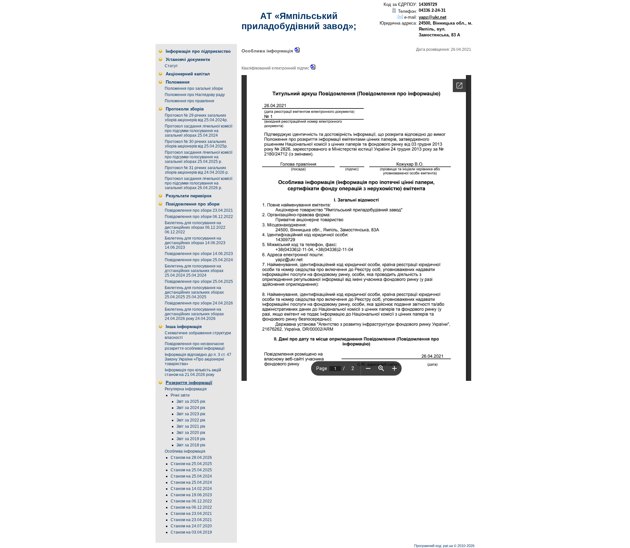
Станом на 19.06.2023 (191, 495)
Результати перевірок (189, 195)
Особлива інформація (185, 451)
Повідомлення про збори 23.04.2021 (199, 210)
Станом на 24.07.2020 (191, 526)
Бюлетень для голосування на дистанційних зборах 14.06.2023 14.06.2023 (195, 243)
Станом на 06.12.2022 (191, 501)
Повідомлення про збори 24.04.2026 (199, 303)
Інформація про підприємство (198, 51)
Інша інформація (184, 326)
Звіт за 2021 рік (191, 426)
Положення (178, 82)
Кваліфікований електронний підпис (276, 68)
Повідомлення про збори (193, 204)
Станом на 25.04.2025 (191, 463)
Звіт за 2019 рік (191, 439)
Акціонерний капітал (188, 73)
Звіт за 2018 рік (191, 445)
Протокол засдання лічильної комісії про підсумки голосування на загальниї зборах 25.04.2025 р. (198, 157)
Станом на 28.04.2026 (191, 457)
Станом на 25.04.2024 (191, 476)
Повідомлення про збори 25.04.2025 (199, 281)
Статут (171, 66)
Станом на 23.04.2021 (191, 513)
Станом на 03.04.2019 (191, 532)
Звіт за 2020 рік (191, 432)
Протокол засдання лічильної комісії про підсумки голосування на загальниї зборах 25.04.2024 (198, 131)
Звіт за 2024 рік (191, 407)
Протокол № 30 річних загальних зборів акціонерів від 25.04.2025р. (196, 143)
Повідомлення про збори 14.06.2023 (199, 253)
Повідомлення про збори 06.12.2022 (199, 216)
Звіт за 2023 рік (191, 414)
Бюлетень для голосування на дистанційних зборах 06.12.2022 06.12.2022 (195, 227)
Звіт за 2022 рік (191, 420)
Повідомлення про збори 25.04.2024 (199, 260)
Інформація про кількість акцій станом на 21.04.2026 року (193, 372)
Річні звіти (180, 395)
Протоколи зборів (185, 109)
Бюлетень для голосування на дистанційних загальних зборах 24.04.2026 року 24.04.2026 (194, 314)
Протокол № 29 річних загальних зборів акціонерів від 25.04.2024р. (196, 117)
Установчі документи (188, 59)
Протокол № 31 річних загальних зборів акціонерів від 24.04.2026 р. (197, 170)
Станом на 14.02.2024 (191, 488)
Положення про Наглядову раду (195, 94)
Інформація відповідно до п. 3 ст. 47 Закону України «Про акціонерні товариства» (198, 359)
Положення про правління (189, 101)
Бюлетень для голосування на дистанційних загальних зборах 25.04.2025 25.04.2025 (194, 292)
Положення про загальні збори (194, 88)
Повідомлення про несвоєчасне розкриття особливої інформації (194, 346)
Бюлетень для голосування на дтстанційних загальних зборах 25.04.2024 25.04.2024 (194, 271)
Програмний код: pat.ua (434, 546)
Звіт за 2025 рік (191, 401)
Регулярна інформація (186, 389)
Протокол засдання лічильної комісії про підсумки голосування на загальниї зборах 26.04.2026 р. (198, 183)
